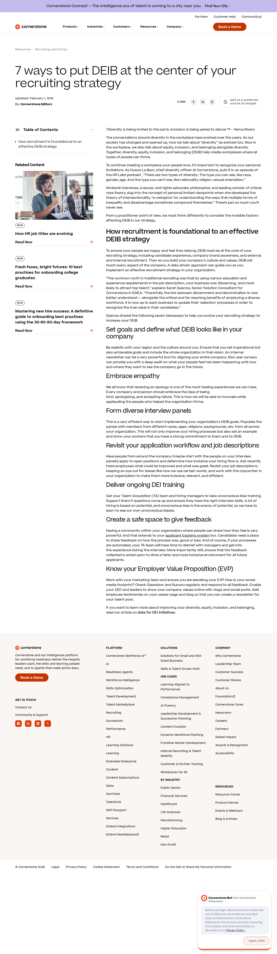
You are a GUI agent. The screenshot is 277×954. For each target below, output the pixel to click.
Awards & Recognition (231, 745)
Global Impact (225, 737)
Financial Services (174, 796)
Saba (110, 786)
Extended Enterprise (121, 761)
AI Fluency (168, 705)
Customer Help (225, 17)
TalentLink (113, 802)
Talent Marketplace (120, 704)
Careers (221, 721)
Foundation (223, 696)
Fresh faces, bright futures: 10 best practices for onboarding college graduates (52, 258)
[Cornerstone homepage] (54, 648)
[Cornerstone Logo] (30, 26)
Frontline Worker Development (183, 743)
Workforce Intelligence (123, 680)
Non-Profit (168, 845)
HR (108, 737)
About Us (222, 688)
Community (250, 17)
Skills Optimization (119, 688)
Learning (112, 753)
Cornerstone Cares (229, 704)
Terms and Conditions (142, 867)
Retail (165, 836)
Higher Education (173, 828)
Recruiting (113, 713)
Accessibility (224, 753)
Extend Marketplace (121, 834)
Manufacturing (172, 820)
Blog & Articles (226, 819)
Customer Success (229, 672)
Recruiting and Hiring (51, 49)
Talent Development (121, 696)
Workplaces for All (174, 772)
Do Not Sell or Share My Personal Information (198, 867)
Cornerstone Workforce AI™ (126, 656)
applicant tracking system (187, 535)
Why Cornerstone (228, 656)
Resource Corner (227, 794)
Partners (201, 17)
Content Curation (173, 727)
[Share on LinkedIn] (203, 102)
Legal (55, 867)
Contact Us (23, 707)
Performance (116, 729)
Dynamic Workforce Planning (182, 735)
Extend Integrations (120, 826)
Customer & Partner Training (182, 764)
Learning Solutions (119, 745)
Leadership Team (228, 664)
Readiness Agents (119, 672)
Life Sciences (170, 812)
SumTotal (113, 794)
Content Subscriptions (122, 778)
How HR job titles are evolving (39, 170)
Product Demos (226, 803)
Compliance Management (180, 697)
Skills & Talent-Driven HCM (180, 669)
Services (112, 818)
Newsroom (223, 713)
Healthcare (169, 804)
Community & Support (31, 715)
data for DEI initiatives (156, 612)
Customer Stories (228, 680)
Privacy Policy (76, 867)
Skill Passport (116, 810)
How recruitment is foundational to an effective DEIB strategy (50, 144)
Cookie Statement (106, 867)
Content (112, 769)
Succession (114, 721)
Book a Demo (229, 27)
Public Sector (170, 788)
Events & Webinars (229, 811)
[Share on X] (212, 102)
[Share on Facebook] (193, 102)
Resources (23, 49)
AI (107, 664)
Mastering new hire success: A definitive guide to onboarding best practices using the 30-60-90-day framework (54, 304)
